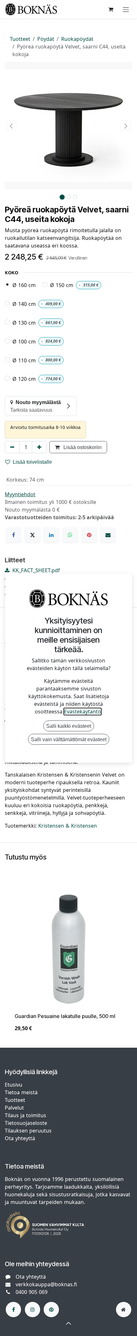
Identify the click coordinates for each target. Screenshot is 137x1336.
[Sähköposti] (108, 535)
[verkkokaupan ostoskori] (110, 9)
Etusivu (13, 1084)
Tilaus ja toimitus (25, 1115)
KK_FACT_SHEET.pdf (35, 570)
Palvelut (14, 1107)
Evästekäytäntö (82, 711)
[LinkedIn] (51, 535)
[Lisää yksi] (39, 447)
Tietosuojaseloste (27, 1123)
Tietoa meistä (21, 1092)
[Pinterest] (89, 535)
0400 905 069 (31, 1292)
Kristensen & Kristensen (67, 826)
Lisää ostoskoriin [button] (82, 447)
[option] (68, 963)
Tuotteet (20, 39)
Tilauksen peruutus (28, 1130)
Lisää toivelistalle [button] (32, 462)
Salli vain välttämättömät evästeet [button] (68, 739)
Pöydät (45, 39)
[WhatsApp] (70, 535)
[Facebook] (13, 535)
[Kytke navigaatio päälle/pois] (125, 9)
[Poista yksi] (12, 447)
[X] (32, 535)
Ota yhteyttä (20, 1138)
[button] (11, 126)
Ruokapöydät (77, 39)
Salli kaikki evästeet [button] (68, 726)
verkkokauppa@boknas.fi (46, 1284)
